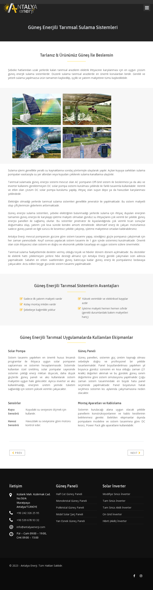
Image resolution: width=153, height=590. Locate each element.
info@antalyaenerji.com (31, 527)
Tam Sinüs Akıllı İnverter (117, 507)
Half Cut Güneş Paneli (69, 494)
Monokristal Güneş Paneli (71, 501)
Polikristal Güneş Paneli (70, 507)
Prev (18, 453)
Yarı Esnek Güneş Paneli (70, 521)
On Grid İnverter (112, 514)
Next (134, 453)
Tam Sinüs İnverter (114, 501)
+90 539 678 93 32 (28, 520)
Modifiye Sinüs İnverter (116, 494)
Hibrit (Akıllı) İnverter (115, 521)
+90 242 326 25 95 (28, 513)
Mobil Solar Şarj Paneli (69, 514)
